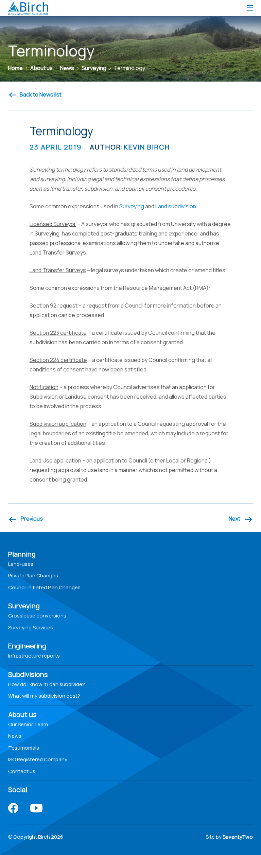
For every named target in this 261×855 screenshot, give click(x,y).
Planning (22, 554)
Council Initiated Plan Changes (44, 587)
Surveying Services (30, 627)
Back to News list (41, 94)
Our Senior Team (28, 724)
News (14, 735)
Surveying (131, 206)
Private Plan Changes (33, 575)
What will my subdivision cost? (44, 695)
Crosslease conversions (37, 615)
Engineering (27, 645)
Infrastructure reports (34, 655)
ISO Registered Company (37, 759)
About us (22, 714)
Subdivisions (28, 674)
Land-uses (20, 564)
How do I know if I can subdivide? (46, 684)
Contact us (21, 771)
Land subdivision (175, 206)
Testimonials (23, 747)
